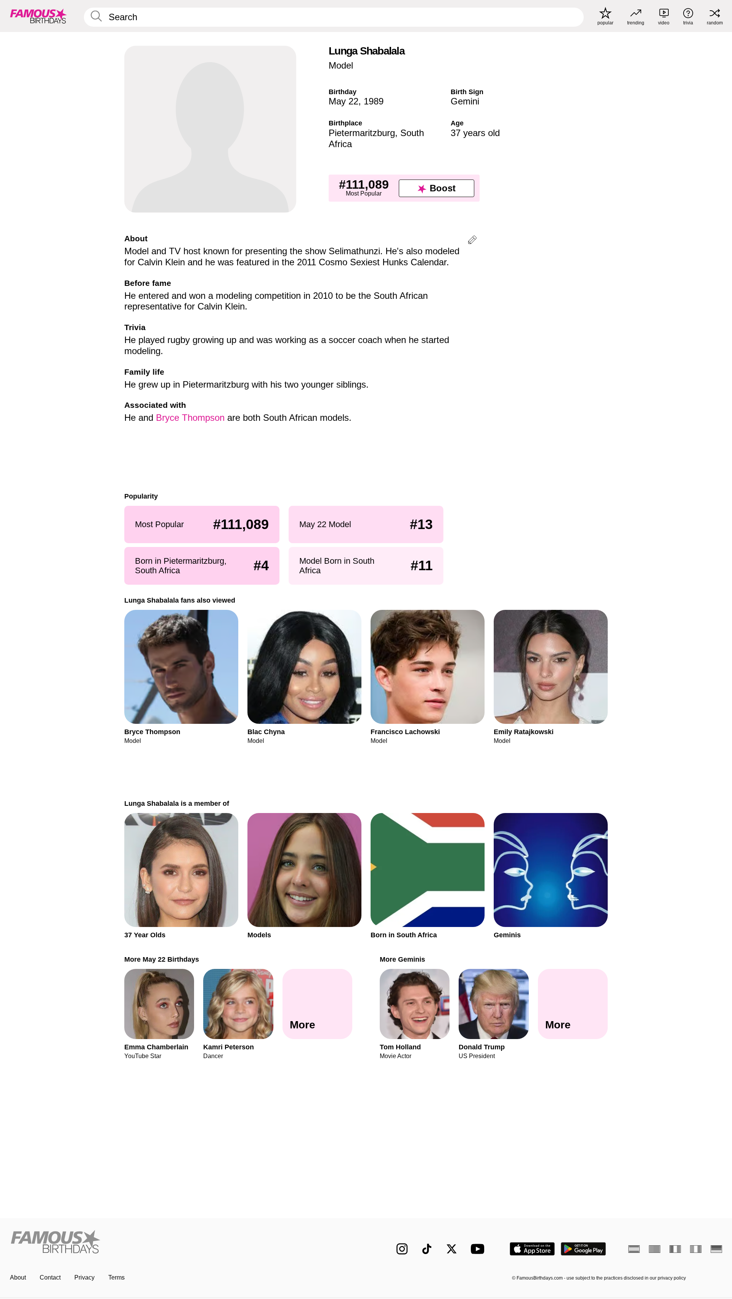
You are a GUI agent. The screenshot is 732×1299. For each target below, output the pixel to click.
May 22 (343, 101)
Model (341, 65)
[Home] (185, 1243)
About (18, 1277)
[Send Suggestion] (472, 241)
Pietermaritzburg (362, 133)
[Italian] (696, 1249)
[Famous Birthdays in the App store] (532, 1249)
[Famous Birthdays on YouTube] (479, 1249)
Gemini (465, 101)
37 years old (475, 133)
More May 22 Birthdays (161, 959)
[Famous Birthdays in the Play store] (583, 1249)
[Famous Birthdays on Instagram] (402, 1248)
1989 (374, 101)
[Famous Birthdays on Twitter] (451, 1248)
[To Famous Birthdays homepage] (38, 16)
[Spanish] (634, 1249)
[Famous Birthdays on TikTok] (426, 1248)
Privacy (84, 1277)
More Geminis (402, 959)
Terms (116, 1277)
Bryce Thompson (190, 417)
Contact (50, 1277)
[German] (716, 1249)
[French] (675, 1249)
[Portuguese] (654, 1249)
